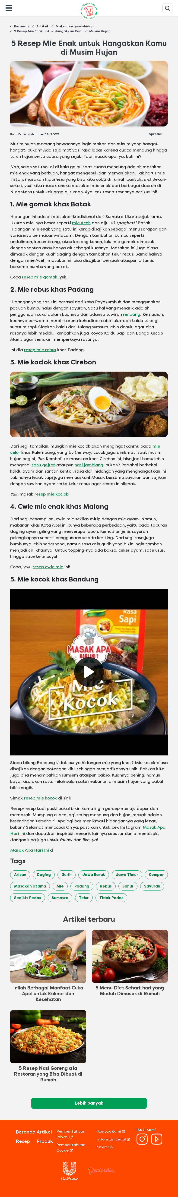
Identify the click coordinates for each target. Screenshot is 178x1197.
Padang (81, 886)
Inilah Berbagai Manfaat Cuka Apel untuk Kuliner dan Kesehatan (48, 993)
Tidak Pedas (111, 898)
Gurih (66, 874)
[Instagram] (142, 1143)
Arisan (20, 874)
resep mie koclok (51, 494)
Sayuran (152, 886)
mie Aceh (81, 222)
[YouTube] (156, 1143)
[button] (89, 672)
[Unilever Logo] (69, 1179)
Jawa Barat (93, 874)
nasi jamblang (89, 464)
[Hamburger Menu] (8, 7)
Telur (84, 898)
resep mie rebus (40, 349)
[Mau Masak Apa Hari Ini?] (167, 8)
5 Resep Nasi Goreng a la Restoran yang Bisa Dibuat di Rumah (48, 1074)
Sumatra (60, 898)
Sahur (128, 886)
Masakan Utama (30, 886)
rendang (131, 314)
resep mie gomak (39, 277)
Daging (44, 874)
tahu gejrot (43, 464)
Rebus (106, 886)
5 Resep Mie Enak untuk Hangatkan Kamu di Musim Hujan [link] (62, 31)
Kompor (156, 874)
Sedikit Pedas (27, 898)
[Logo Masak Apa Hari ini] (89, 20)
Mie (60, 886)
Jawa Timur (127, 874)
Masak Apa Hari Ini (30, 850)
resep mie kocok (40, 798)
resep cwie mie (48, 566)
